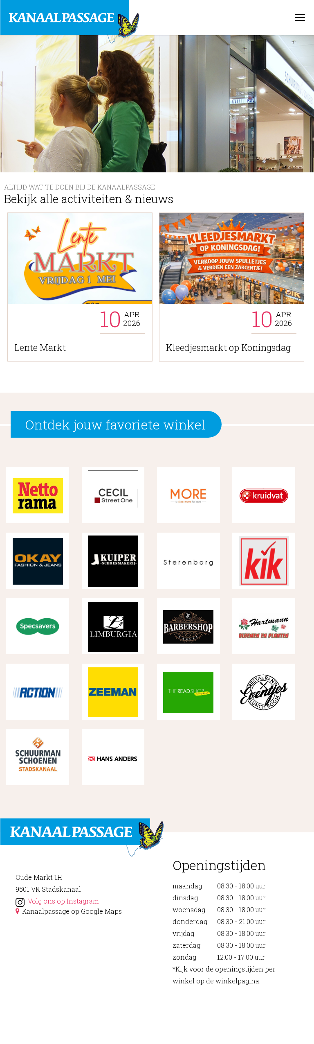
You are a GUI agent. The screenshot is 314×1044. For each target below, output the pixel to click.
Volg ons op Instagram (63, 901)
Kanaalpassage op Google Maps (72, 911)
